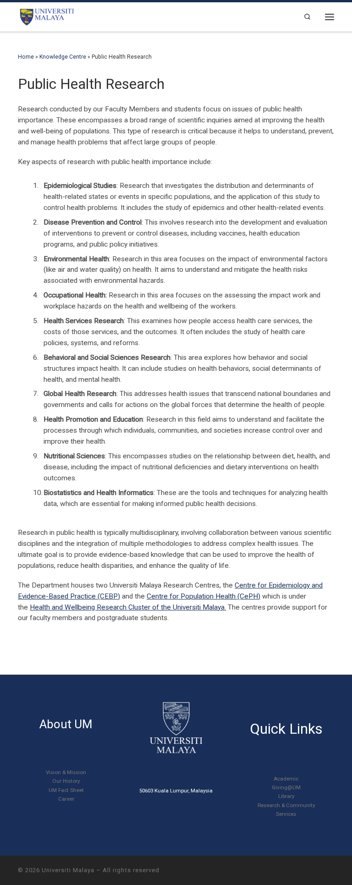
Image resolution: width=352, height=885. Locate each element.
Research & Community (286, 805)
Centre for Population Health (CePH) (203, 596)
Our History (66, 781)
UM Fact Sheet (66, 790)
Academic (286, 778)
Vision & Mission (66, 772)
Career (66, 799)
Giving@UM (286, 787)
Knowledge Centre (62, 57)
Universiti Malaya (68, 870)
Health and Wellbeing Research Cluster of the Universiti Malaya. (128, 607)
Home (26, 57)
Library (286, 796)
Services (286, 814)
